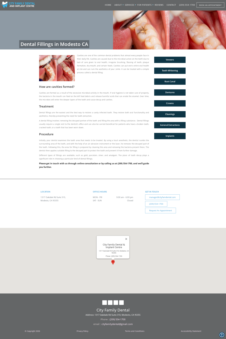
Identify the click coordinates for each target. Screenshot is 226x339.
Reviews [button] (159, 5)
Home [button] (108, 5)
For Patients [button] (144, 5)
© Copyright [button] (32, 331)
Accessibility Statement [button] (191, 331)
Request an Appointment (160, 210)
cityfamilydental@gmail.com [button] (117, 324)
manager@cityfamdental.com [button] (162, 197)
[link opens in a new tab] (104, 302)
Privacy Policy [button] (82, 331)
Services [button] (129, 5)
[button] (170, 59)
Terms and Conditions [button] (134, 331)
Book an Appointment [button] (210, 5)
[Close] (126, 239)
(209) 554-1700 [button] (187, 5)
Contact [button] (171, 5)
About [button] (118, 5)
